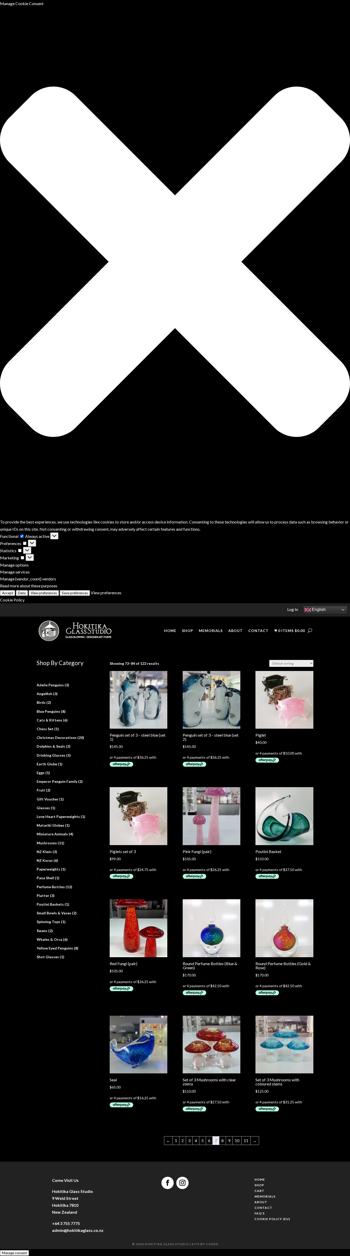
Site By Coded (205, 1244)
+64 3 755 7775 (66, 1223)
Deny (22, 593)
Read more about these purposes (28, 585)
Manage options (14, 564)
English (318, 609)
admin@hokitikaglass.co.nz (78, 1230)
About (235, 631)
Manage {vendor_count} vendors (28, 578)
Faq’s (259, 1214)
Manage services (15, 571)
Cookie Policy (12, 599)
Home (170, 631)
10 (237, 1140)
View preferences (44, 593)
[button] (175, 262)
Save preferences (75, 593)
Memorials (211, 631)
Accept (7, 593)
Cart (259, 1191)
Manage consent (14, 1253)
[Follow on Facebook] (167, 1183)
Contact (258, 631)
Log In (292, 609)
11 (246, 1140)
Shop (187, 631)
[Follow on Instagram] (182, 1183)
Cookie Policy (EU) (272, 1219)
